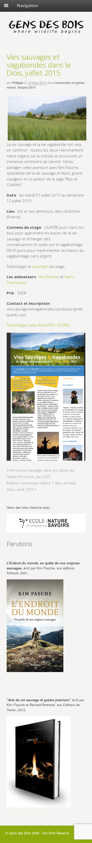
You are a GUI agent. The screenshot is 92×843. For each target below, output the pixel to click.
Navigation (27, 5)
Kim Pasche (49, 276)
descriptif (40, 266)
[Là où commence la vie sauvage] (46, 34)
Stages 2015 (27, 87)
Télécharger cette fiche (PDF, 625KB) (38, 325)
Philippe (18, 82)
